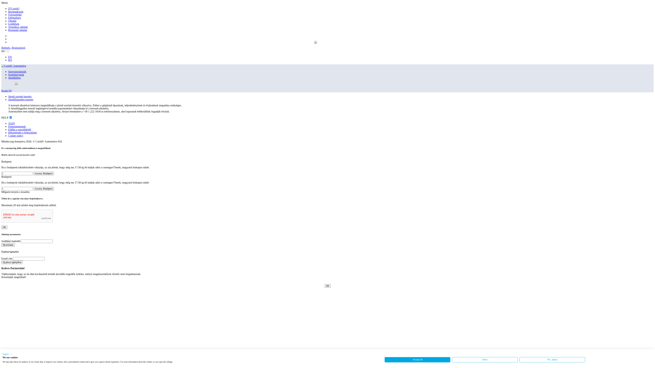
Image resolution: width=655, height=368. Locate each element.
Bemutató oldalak (17, 30)
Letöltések (13, 23)
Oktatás (12, 20)
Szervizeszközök (17, 71)
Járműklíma (14, 77)
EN (10, 57)
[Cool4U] (14, 8)
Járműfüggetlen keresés (20, 99)
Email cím (6, 258)
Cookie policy (15, 135)
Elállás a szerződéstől (19, 129)
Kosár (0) (6, 90)
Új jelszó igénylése (12, 262)
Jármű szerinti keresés (20, 96)
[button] (7, 354)
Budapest (44, 173)
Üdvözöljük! (15, 14)
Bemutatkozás (15, 11)
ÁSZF (11, 123)
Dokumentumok (17, 126)
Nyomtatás (8, 245)
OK (4, 227)
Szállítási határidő (10, 241)
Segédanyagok (16, 74)
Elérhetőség (14, 17)
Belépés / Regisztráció (13, 47)
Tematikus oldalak (18, 27)
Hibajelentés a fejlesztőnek (22, 132)
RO (10, 60)
